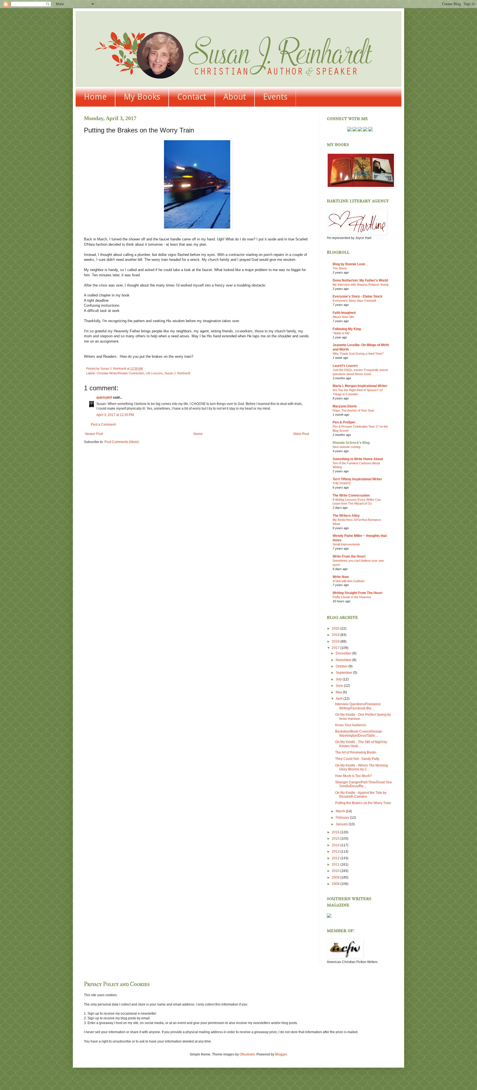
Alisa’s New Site (343, 317)
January (342, 824)
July (339, 679)
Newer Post (94, 434)
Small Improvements (346, 544)
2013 (336, 851)
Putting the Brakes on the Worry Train (363, 803)
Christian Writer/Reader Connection (120, 373)
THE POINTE (342, 483)
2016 (336, 832)
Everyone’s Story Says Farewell (354, 300)
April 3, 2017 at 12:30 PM (115, 415)
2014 (336, 845)
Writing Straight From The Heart (357, 593)
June (340, 686)
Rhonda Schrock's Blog (351, 443)
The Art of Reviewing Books (355, 752)
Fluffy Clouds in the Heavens (352, 597)
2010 (336, 871)
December (344, 653)
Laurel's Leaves (345, 366)
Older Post (301, 434)
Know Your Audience (350, 725)
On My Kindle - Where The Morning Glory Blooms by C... (361, 767)
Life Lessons (154, 373)
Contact (191, 97)
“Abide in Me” (341, 333)
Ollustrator (247, 1054)
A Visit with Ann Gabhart (348, 581)
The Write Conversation (351, 495)
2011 (336, 864)
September (344, 673)
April (339, 699)
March (341, 811)
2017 (336, 648)
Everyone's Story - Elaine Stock (357, 296)
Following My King (347, 329)
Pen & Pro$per (344, 422)
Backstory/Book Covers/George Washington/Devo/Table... (358, 733)
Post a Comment (103, 424)
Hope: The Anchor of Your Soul (353, 410)
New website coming (346, 447)
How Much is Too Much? (353, 776)
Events (275, 97)
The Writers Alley (346, 516)
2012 (336, 858)
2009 (336, 877)
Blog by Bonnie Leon (349, 264)
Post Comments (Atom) (121, 442)
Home (95, 97)
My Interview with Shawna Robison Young (360, 284)
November (344, 660)
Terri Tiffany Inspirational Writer (357, 479)
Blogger (281, 1054)
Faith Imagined (344, 313)
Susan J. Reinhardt (177, 373)
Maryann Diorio (345, 406)
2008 (336, 884)
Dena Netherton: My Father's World (360, 280)
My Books (142, 97)
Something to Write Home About (358, 459)
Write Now (341, 577)
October (342, 666)
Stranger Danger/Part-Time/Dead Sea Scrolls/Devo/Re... (363, 784)
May (339, 692)
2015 (336, 838)
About (234, 97)
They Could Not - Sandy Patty (357, 759)
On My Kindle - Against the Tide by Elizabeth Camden (360, 795)
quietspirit (104, 397)
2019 (336, 635)
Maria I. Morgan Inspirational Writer (360, 386)
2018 (336, 641)
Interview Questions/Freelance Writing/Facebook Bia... (358, 706)
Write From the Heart (349, 556)
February (343, 818)
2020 (336, 628)
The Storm (340, 268)
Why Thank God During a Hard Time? (358, 353)
